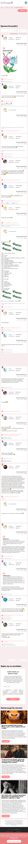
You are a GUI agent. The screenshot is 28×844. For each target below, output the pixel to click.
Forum (2, 7)
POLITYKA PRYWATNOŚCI (16, 829)
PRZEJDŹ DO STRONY (14, 841)
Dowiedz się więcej (14, 838)
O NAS (9, 829)
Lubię (22, 45)
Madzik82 (11, 623)
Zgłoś (25, 45)
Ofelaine (11, 37)
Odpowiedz (22, 10)
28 (15, 660)
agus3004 (11, 86)
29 (17, 660)
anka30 (10, 207)
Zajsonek (11, 417)
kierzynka (11, 598)
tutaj (4, 695)
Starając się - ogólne (9, 7)
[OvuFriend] (6, 3)
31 (21, 30)
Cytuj (18, 45)
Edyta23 (10, 466)
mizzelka (11, 185)
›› (25, 31)
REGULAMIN (18, 831)
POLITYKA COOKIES (9, 831)
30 (19, 30)
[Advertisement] (14, 18)
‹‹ (8, 31)
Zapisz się (13, 699)
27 (12, 30)
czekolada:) (11, 160)
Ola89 (10, 334)
